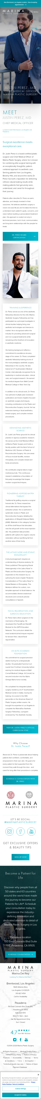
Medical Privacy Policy (28, 1051)
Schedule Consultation (19, 954)
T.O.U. (19, 1061)
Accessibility (17, 1057)
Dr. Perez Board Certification (19, 236)
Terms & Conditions (18, 1084)
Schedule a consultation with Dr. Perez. (20, 780)
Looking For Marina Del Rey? (20, 977)
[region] (20, 1085)
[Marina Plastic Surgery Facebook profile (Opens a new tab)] (20, 831)
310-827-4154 (21, 993)
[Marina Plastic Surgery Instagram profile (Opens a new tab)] (9, 831)
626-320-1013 (20, 1013)
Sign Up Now (21, 857)
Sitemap (28, 1057)
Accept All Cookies (20, 1095)
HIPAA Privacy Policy (13, 1054)
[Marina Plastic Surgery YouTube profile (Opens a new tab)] (31, 831)
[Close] (38, 1074)
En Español (29, 1061)
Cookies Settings (20, 1089)
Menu (35, 12)
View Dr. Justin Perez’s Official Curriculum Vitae (20, 729)
